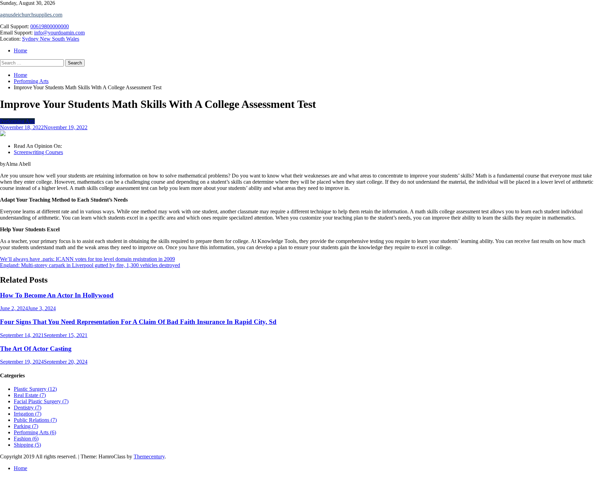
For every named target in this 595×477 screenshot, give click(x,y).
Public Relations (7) (35, 420)
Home (20, 50)
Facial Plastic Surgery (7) (41, 401)
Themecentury (149, 456)
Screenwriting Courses (38, 152)
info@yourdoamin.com (59, 32)
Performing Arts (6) (35, 432)
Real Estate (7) (30, 395)
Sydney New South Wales (50, 39)
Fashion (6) (26, 439)
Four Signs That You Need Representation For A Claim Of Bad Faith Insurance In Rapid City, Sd (138, 321)
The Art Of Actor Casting (36, 348)
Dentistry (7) (27, 407)
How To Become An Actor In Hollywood (57, 295)
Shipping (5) (27, 445)
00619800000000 (49, 26)
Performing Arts (17, 121)
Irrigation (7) (27, 414)
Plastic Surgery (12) (35, 389)
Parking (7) (26, 426)
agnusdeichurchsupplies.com (31, 15)
